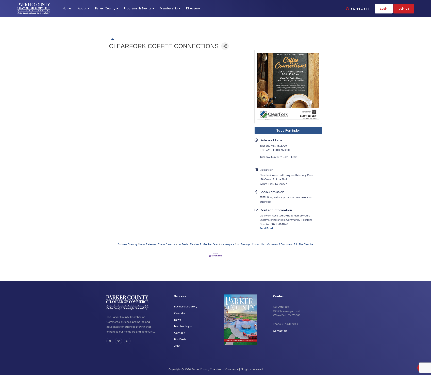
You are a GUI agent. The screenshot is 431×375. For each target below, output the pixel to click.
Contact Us (258, 244)
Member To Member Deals (204, 244)
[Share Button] (225, 46)
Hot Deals (183, 244)
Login (384, 9)
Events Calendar (167, 244)
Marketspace (227, 244)
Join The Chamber (304, 244)
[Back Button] (217, 39)
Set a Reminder (288, 130)
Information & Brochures (279, 244)
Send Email (266, 228)
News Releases (147, 244)
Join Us (404, 9)
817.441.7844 (359, 9)
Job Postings (243, 244)
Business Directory (127, 244)
